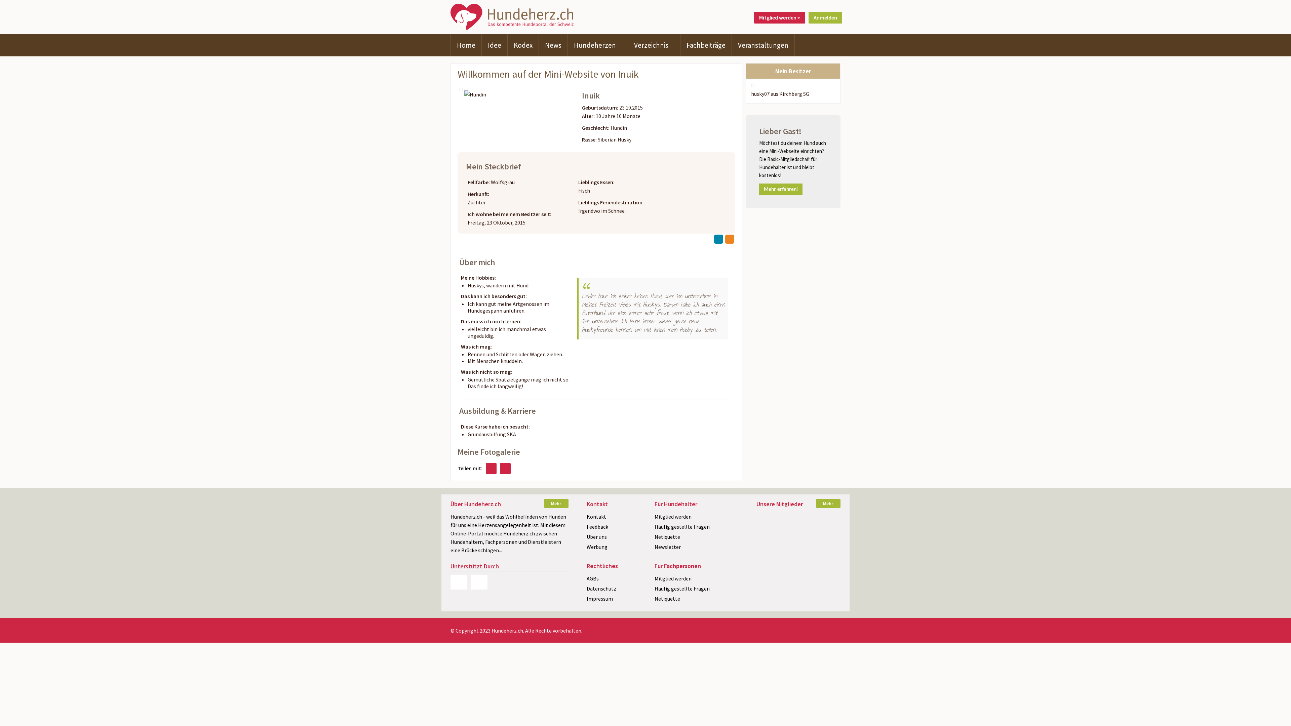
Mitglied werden (673, 516)
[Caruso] (827, 542)
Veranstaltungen (763, 45)
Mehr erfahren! (781, 189)
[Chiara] (827, 530)
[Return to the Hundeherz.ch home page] (513, 16)
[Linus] (769, 542)
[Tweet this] (505, 468)
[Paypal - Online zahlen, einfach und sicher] (459, 582)
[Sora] (827, 518)
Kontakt (596, 516)
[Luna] (798, 542)
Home (466, 45)
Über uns (597, 536)
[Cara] (769, 530)
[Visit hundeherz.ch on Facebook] (491, 468)
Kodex (523, 45)
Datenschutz (601, 588)
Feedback (597, 526)
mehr (556, 503)
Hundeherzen (595, 45)
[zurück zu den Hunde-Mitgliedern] (718, 239)
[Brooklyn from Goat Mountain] (798, 530)
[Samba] (769, 554)
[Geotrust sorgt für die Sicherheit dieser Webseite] (479, 582)
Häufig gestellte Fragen (682, 526)
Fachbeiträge (706, 45)
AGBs (593, 578)
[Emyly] (827, 554)
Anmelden (825, 17)
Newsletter (668, 546)
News (553, 45)
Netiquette (667, 536)
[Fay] (798, 518)
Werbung (597, 546)
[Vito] (798, 554)
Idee (494, 45)
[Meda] (769, 518)
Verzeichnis (651, 45)
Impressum (600, 598)
